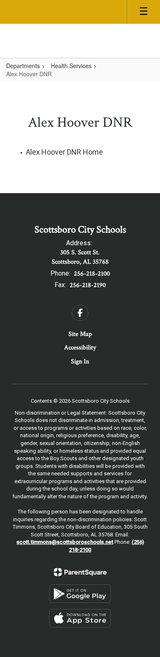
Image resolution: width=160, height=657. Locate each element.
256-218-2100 (92, 273)
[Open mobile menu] (143, 12)
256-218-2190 (88, 285)
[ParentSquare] (80, 572)
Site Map (80, 334)
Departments (23, 66)
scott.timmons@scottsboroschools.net (64, 542)
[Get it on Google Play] (80, 593)
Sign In (80, 361)
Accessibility (80, 347)
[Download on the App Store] (80, 618)
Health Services (71, 66)
